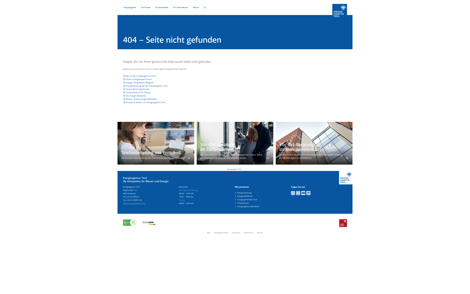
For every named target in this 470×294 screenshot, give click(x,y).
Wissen (196, 7)
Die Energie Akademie (136, 95)
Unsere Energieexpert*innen (139, 79)
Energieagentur (130, 7)
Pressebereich (243, 203)
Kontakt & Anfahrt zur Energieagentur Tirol (145, 102)
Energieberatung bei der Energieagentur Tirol (147, 86)
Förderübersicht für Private (138, 92)
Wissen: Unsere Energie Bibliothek (141, 99)
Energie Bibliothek (244, 196)
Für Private (145, 7)
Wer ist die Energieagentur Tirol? (141, 76)
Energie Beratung (244, 193)
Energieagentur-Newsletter (248, 206)
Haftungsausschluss (221, 233)
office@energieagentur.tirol (134, 203)
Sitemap (260, 233)
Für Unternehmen (180, 7)
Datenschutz (248, 233)
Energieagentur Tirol (234, 169)
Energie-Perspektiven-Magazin (140, 82)
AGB (208, 233)
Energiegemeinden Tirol (247, 199)
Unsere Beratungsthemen (137, 89)
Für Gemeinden (161, 7)
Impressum (236, 233)
